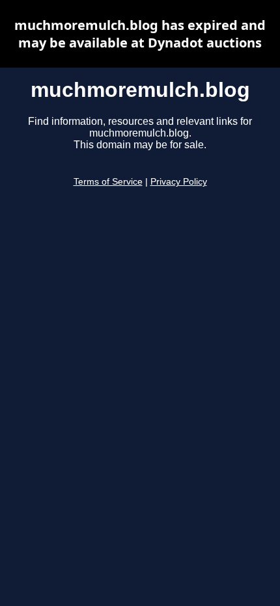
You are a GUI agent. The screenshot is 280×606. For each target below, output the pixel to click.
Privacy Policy (178, 182)
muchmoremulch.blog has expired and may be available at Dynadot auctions (140, 33)
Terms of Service (108, 182)
